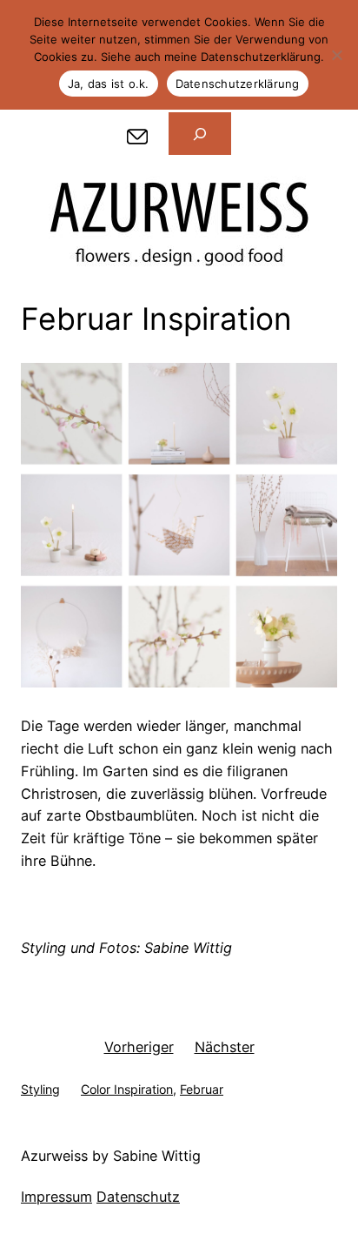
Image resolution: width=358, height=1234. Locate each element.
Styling (40, 1089)
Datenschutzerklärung (238, 84)
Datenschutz (138, 1196)
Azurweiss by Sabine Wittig (111, 1155)
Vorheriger (139, 1047)
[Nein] (336, 55)
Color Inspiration (127, 1089)
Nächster (225, 1047)
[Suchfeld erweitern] (199, 134)
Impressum (56, 1196)
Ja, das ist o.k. (108, 84)
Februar (201, 1089)
